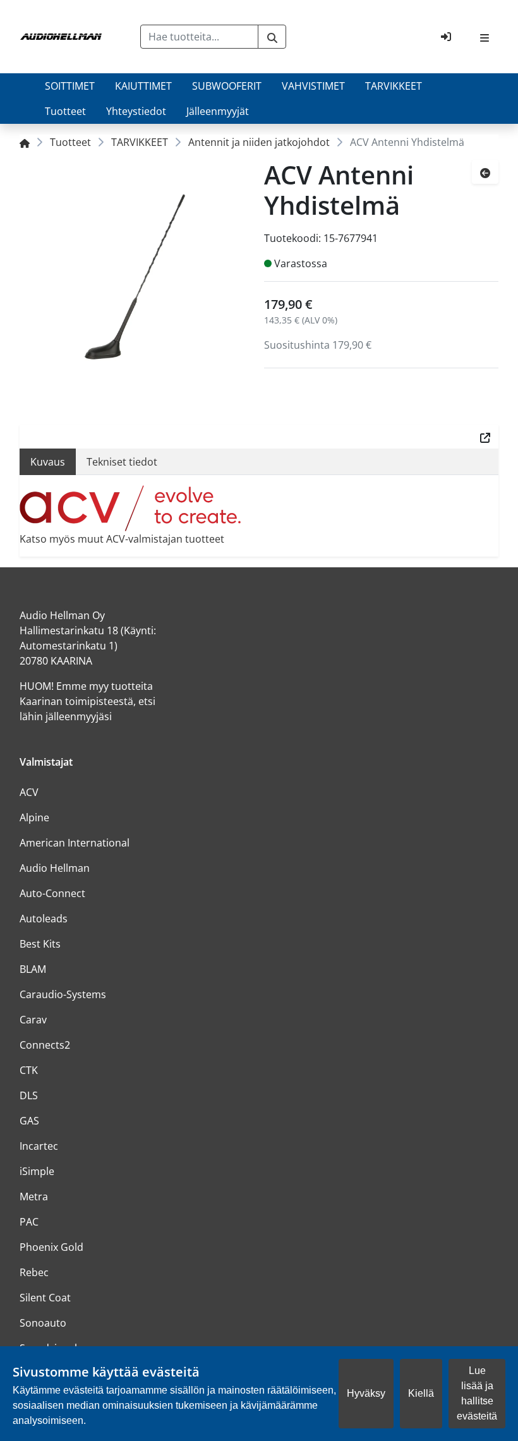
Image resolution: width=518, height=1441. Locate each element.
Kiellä (421, 1393)
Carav (33, 1020)
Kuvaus (47, 462)
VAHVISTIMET (313, 86)
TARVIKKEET (393, 86)
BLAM (33, 969)
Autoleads (44, 918)
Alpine (34, 817)
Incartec (39, 1146)
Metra (34, 1196)
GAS (29, 1121)
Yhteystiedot (136, 111)
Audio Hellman (55, 868)
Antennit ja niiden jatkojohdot (259, 142)
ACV (29, 792)
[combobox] (199, 37)
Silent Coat (45, 1298)
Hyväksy (366, 1393)
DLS (29, 1095)
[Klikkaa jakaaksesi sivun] (485, 437)
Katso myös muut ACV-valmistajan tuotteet (122, 539)
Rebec (34, 1272)
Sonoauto (43, 1323)
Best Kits (40, 944)
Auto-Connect (52, 893)
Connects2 (45, 1045)
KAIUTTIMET (143, 86)
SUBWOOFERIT (227, 86)
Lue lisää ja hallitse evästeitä (477, 1393)
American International (75, 843)
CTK (29, 1070)
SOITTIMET (70, 86)
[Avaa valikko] (484, 37)
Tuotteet (65, 111)
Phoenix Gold (51, 1247)
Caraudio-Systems (63, 994)
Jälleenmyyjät (217, 111)
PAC (29, 1222)
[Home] (25, 142)
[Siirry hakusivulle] (272, 37)
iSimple (37, 1171)
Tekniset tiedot (122, 462)
